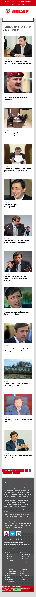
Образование (12, 560)
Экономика (12, 564)
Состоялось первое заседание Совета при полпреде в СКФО (17, 385)
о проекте (6, 1)
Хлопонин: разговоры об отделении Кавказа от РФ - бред (16, 313)
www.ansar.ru (18, 544)
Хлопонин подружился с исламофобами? (12, 205)
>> (18, 473)
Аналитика (27, 554)
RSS (13, 4)
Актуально (25, 552)
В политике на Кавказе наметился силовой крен (16, 98)
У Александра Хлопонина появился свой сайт (18, 420)
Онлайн (26, 564)
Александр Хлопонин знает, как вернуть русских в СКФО (18, 456)
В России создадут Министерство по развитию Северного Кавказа (17, 134)
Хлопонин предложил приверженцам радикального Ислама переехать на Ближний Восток (17, 350)
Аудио (8, 577)
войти (22, 1)
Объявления (12, 573)
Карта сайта (25, 575)
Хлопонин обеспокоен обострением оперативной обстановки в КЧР (16, 241)
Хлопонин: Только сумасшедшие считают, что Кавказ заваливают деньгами (15, 278)
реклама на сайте (15, 1)
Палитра (11, 568)
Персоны (26, 556)
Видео (8, 575)
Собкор (11, 556)
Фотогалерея (10, 581)
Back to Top (31, 589)
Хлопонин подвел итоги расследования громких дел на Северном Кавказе (18, 170)
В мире (11, 558)
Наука (10, 566)
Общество (11, 562)
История (26, 562)
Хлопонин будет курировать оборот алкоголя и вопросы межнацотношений (18, 62)
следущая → (19, 470)
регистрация (29, 1)
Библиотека (10, 579)
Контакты (24, 573)
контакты (18, 4)
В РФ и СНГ (12, 554)
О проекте (25, 566)
